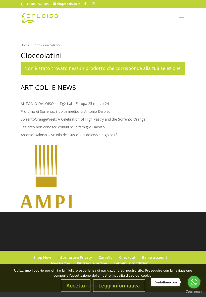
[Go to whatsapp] (194, 282)
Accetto (75, 286)
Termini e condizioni (131, 263)
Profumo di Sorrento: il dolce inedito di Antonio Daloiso (66, 111)
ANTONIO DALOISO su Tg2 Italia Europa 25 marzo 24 (65, 103)
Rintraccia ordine (92, 263)
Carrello (106, 257)
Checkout (127, 257)
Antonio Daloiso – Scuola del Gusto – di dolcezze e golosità (69, 134)
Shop (36, 45)
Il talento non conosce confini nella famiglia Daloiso (63, 127)
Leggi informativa (119, 286)
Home (25, 45)
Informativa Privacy (75, 257)
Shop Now (42, 257)
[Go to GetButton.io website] (194, 291)
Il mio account (154, 257)
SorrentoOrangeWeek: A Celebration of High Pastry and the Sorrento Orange (83, 119)
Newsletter (60, 263)
